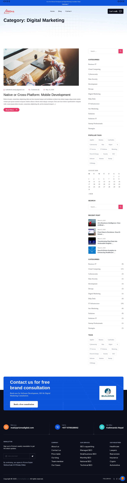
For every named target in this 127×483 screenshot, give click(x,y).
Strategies (91, 128)
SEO (113, 154)
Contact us (56, 450)
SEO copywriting (87, 446)
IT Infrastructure (93, 104)
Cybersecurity (93, 74)
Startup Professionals (95, 123)
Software (92, 158)
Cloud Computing (94, 69)
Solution (101, 158)
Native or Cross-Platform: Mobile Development (37, 95)
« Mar (90, 194)
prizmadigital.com (23, 479)
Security (105, 154)
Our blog (55, 457)
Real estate (115, 454)
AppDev (92, 140)
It (117, 144)
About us (55, 446)
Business (101, 140)
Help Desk (91, 99)
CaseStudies (111, 140)
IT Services (93, 149)
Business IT (92, 64)
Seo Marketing (93, 109)
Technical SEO (86, 465)
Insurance (114, 457)
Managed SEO (86, 450)
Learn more (65, 4)
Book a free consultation (24, 404)
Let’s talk (114, 11)
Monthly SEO (85, 457)
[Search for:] (105, 51)
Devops (90, 89)
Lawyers (113, 450)
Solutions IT (92, 119)
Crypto (113, 461)
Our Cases (55, 465)
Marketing (114, 149)
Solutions (91, 114)
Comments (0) (35, 89)
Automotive (115, 465)
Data (103, 144)
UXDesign (92, 163)
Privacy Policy (21, 465)
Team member (57, 461)
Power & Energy (94, 154)
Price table (56, 454)
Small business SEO (88, 454)
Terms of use (8, 465)
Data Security (93, 79)
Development (92, 84)
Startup (110, 158)
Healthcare (114, 446)
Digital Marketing (94, 94)
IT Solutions (103, 149)
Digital (110, 144)
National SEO (85, 461)
